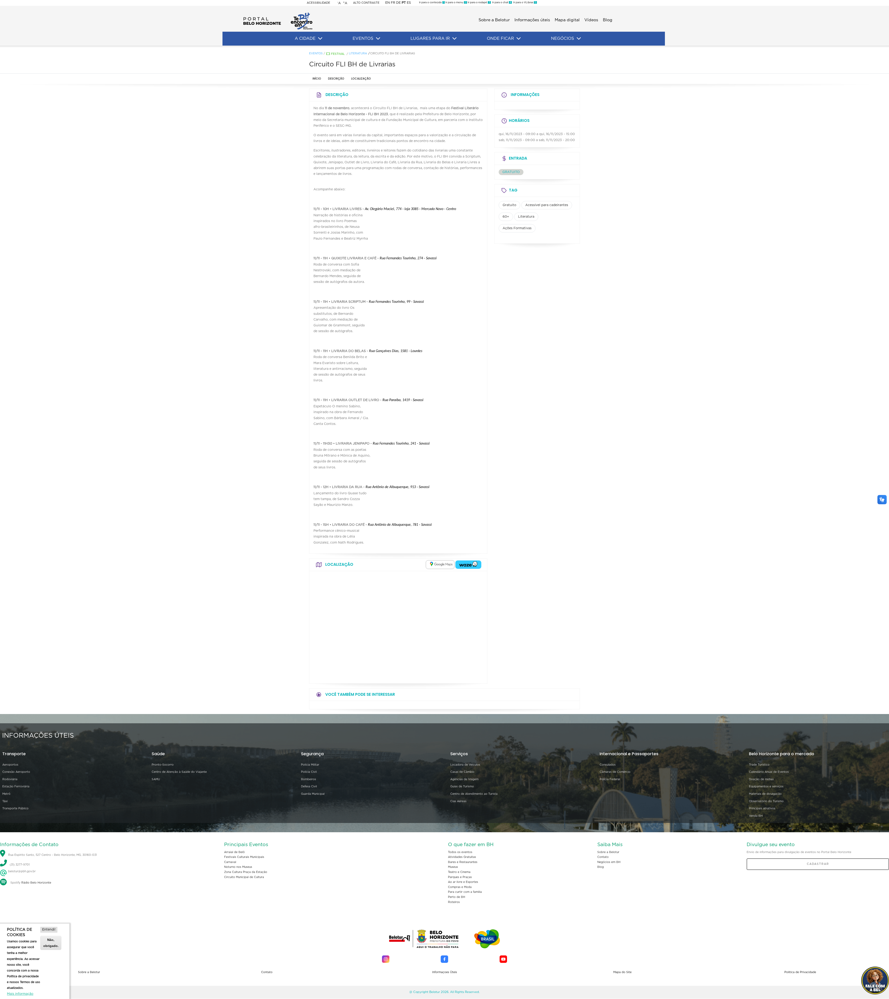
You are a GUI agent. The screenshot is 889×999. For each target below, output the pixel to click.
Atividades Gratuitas (462, 857)
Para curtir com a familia (465, 892)
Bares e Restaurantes (462, 862)
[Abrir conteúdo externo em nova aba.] (440, 564)
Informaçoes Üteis (444, 972)
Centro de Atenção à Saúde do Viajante (179, 771)
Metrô (6, 793)
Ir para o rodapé (478, 2)
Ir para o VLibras (524, 2)
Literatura (358, 53)
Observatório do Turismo (766, 801)
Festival (338, 54)
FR (393, 2)
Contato (603, 857)
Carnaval (230, 862)
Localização (361, 78)
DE (398, 2)
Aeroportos (10, 764)
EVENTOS (363, 39)
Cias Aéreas (458, 801)
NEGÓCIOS (562, 39)
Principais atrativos (762, 808)
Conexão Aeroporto (16, 771)
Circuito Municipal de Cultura (244, 877)
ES (409, 2)
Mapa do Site (622, 972)
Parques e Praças (460, 877)
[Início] (278, 14)
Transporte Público (15, 808)
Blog (607, 20)
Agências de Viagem (464, 779)
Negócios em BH (608, 862)
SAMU (156, 779)
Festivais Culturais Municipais (244, 857)
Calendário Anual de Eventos (769, 771)
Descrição (336, 78)
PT (404, 2)
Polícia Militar (310, 764)
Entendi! (49, 929)
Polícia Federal (610, 779)
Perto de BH (456, 897)
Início (317, 78)
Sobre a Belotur (494, 20)
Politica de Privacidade (800, 972)
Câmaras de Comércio (615, 771)
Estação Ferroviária (15, 786)
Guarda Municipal (313, 793)
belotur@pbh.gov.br (21, 871)
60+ (506, 216)
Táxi (5, 801)
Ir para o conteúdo (431, 2)
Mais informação (20, 994)
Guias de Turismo (462, 786)
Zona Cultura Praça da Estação (245, 872)
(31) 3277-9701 (20, 864)
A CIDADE (305, 39)
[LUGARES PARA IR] (454, 38)
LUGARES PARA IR (430, 39)
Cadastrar (818, 864)
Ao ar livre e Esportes (463, 882)
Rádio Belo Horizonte (36, 882)
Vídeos (591, 20)
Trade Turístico (759, 764)
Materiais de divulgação (765, 793)
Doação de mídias (761, 779)
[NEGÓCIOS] (578, 38)
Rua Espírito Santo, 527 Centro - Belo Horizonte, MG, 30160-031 (52, 855)
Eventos (316, 53)
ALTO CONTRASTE (366, 2)
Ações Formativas (517, 228)
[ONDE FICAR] (518, 38)
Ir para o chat (501, 2)
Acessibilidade (318, 2)
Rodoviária (9, 779)
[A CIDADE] (320, 38)
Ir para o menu (455, 2)
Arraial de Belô (234, 852)
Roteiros (454, 902)
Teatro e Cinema (459, 872)
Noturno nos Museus (238, 867)
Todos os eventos (460, 852)
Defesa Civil (309, 786)
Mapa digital (567, 20)
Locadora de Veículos (465, 764)
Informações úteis (532, 20)
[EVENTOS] (378, 38)
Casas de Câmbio (462, 771)
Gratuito (509, 205)
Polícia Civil (309, 771)
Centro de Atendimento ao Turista (474, 793)
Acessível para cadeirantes (546, 205)
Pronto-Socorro (163, 764)
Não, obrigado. (51, 942)
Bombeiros (308, 779)
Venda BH (756, 815)
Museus (453, 867)
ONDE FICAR (500, 39)
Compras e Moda (460, 887)
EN (387, 2)
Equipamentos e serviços (766, 786)
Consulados (608, 764)
